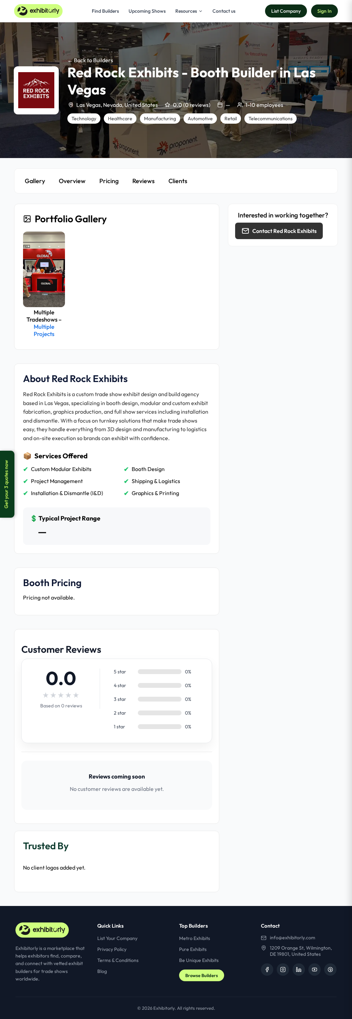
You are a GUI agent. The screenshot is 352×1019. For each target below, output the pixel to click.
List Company (286, 11)
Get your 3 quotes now (6, 484)
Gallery (35, 181)
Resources (186, 11)
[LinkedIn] (299, 969)
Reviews (143, 181)
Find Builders (105, 11)
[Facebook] (267, 969)
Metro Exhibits (194, 938)
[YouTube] (314, 969)
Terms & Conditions (118, 960)
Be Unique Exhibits (199, 960)
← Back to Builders (90, 60)
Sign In (324, 11)
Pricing (109, 181)
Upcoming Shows (147, 11)
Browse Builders (201, 975)
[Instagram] (283, 969)
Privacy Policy (111, 949)
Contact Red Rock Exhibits (284, 230)
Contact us (223, 11)
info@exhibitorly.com (292, 937)
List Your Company (117, 938)
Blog (102, 971)
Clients (177, 181)
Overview (72, 181)
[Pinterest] (330, 969)
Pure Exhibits (193, 949)
